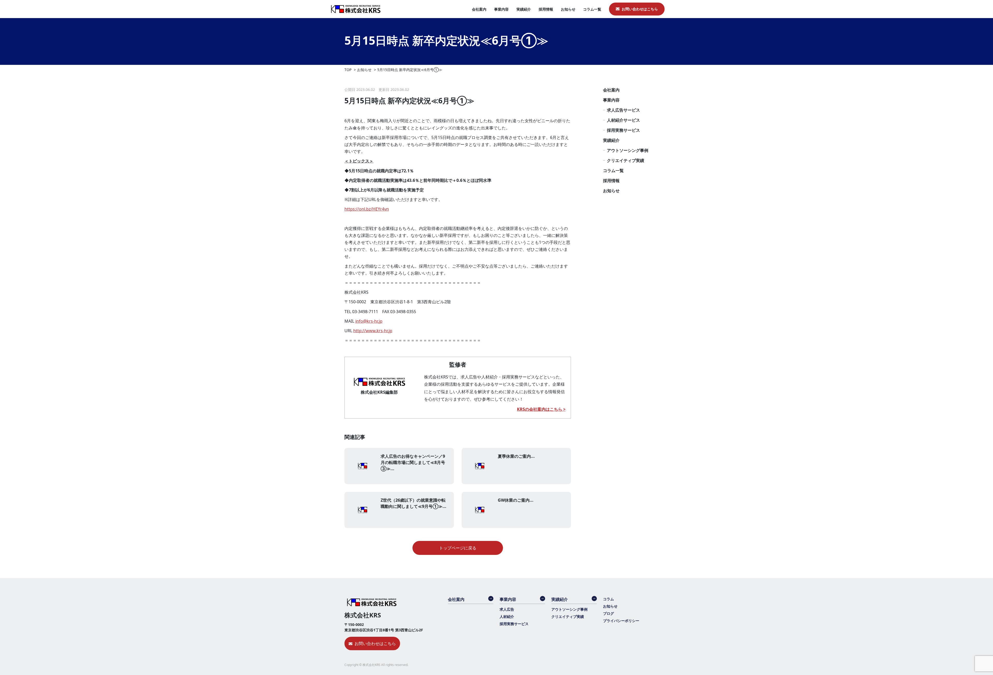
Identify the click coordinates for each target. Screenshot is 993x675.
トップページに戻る (457, 548)
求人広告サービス (623, 110)
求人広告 (507, 609)
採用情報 (546, 9)
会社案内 (479, 9)
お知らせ (568, 9)
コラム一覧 (592, 9)
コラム (608, 598)
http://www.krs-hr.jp (372, 330)
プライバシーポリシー (621, 620)
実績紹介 (523, 9)
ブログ (608, 613)
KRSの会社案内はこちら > (541, 409)
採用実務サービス (623, 130)
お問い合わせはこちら (640, 8)
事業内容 (501, 9)
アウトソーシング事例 (627, 150)
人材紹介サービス (623, 120)
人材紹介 (507, 616)
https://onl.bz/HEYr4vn (366, 209)
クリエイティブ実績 (625, 160)
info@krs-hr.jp (368, 321)
